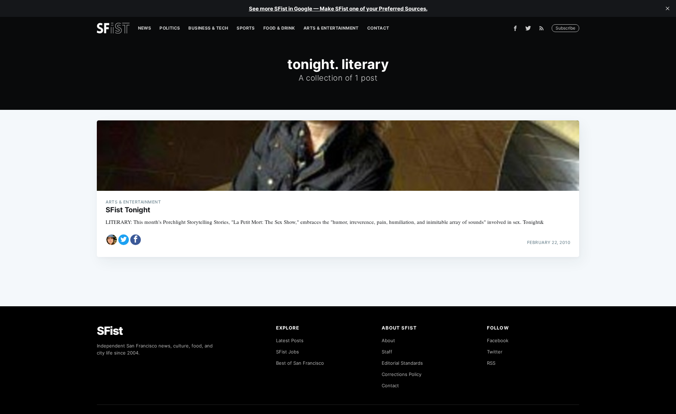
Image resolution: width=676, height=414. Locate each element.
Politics (169, 28)
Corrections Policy (401, 374)
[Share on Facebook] (136, 240)
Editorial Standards (402, 363)
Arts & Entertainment (331, 28)
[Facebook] (515, 28)
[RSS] (543, 28)
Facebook (497, 340)
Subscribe (565, 28)
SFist (110, 331)
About (388, 340)
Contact (378, 28)
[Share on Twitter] (124, 240)
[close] (667, 8)
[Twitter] (528, 28)
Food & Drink (279, 28)
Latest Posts (289, 340)
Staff (387, 352)
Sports (246, 28)
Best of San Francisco (300, 363)
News (144, 28)
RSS (491, 363)
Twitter (494, 352)
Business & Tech (208, 28)
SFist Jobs (287, 352)
